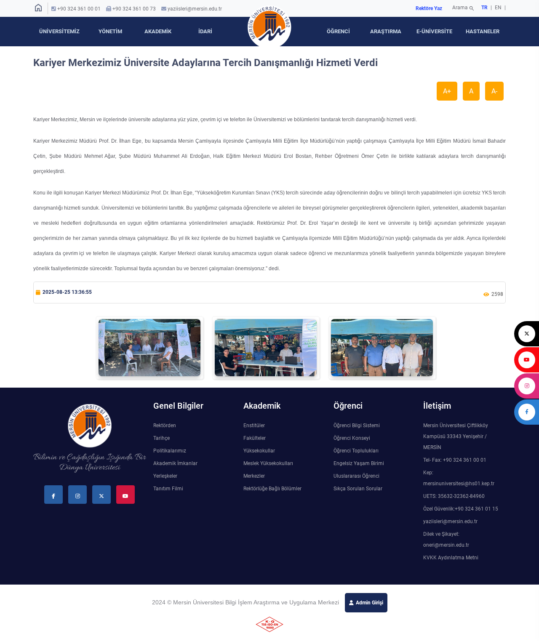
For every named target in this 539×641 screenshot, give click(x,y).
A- (494, 91)
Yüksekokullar (259, 451)
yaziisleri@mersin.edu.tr (195, 9)
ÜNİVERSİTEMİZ (59, 31)
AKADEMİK (157, 31)
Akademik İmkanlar (175, 463)
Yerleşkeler (165, 476)
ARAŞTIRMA (385, 31)
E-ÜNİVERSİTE (434, 31)
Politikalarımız (169, 451)
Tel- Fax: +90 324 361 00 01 (454, 460)
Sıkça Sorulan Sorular (358, 489)
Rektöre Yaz (429, 8)
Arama (463, 8)
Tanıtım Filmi (168, 489)
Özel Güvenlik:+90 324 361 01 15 (460, 509)
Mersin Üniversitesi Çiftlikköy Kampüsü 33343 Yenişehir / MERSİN (455, 436)
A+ (447, 91)
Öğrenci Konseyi (352, 438)
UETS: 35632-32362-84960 (454, 496)
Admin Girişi (369, 603)
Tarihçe (161, 438)
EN (499, 8)
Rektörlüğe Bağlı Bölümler (272, 489)
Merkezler (254, 476)
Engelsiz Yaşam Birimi (359, 463)
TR (484, 8)
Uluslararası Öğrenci (356, 476)
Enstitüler (254, 425)
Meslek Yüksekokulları (268, 463)
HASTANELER (482, 31)
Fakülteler (254, 438)
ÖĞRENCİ (338, 31)
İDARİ (205, 31)
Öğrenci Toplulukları (356, 451)
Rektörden (164, 425)
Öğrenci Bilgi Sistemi (357, 425)
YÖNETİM (110, 31)
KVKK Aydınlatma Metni (450, 558)
